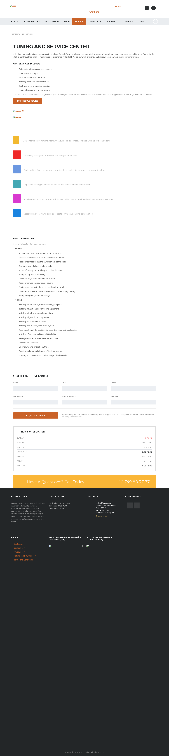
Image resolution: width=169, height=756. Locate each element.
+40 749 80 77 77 (127, 9)
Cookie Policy (19, 548)
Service (79, 21)
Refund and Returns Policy (25, 556)
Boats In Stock (32, 21)
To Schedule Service (27, 101)
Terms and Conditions (23, 560)
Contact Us (95, 21)
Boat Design (52, 21)
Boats (14, 21)
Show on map (101, 516)
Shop (67, 21)
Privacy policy (19, 552)
